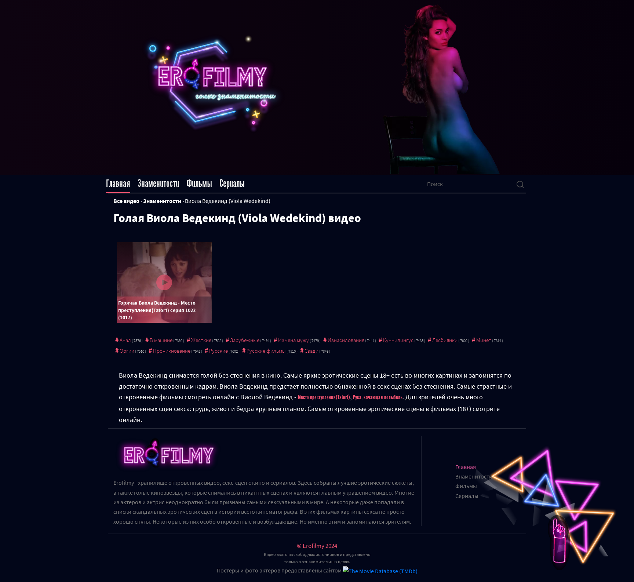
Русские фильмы (266, 350)
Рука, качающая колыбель (377, 397)
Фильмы (199, 183)
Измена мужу (293, 340)
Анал (125, 340)
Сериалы (232, 183)
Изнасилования (346, 340)
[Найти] (520, 184)
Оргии (127, 350)
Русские (218, 350)
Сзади (311, 350)
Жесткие (201, 340)
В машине (161, 340)
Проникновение (171, 350)
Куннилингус (398, 340)
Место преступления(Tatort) (324, 397)
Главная (118, 183)
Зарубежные (244, 340)
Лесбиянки (445, 340)
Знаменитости (158, 183)
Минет (483, 340)
